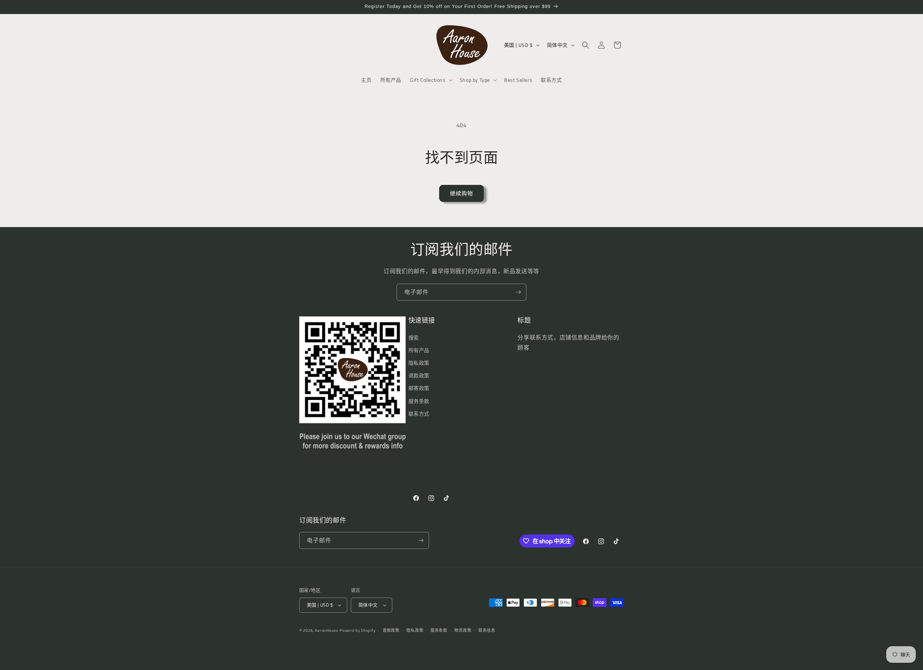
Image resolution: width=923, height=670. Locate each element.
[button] (430, 80)
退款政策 (418, 375)
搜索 (413, 337)
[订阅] (518, 292)
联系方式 (418, 413)
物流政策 (462, 630)
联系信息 (486, 630)
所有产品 (418, 350)
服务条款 (418, 401)
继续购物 (461, 193)
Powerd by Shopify (357, 630)
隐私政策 (418, 363)
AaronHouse (327, 630)
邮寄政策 (418, 388)
